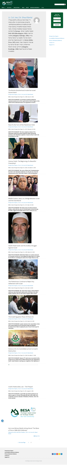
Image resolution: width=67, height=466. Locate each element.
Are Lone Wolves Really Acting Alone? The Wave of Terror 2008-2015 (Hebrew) (23, 430)
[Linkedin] (61, 455)
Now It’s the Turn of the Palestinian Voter (21, 126)
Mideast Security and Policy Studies (16, 433)
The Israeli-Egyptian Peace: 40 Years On (20, 318)
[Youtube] (57, 455)
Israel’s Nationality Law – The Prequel (20, 388)
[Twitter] (54, 455)
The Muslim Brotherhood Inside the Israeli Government (21, 93)
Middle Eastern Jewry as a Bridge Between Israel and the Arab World (23, 201)
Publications (16, 7)
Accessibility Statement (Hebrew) (56, 39)
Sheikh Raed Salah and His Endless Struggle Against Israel (22, 248)
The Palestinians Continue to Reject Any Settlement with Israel (21, 284)
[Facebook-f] (52, 455)
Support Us (51, 46)
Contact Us (51, 43)
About (3, 7)
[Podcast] (59, 455)
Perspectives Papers (12, 95)
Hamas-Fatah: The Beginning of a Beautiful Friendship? (22, 163)
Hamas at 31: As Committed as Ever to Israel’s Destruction (22, 351)
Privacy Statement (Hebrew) (55, 41)
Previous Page (21, 443)
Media (23, 7)
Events (27, 7)
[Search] (64, 4)
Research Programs (34, 7)
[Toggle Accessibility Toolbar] (2, 420)
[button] (56, 26)
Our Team (9, 7)
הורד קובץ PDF (36, 437)
